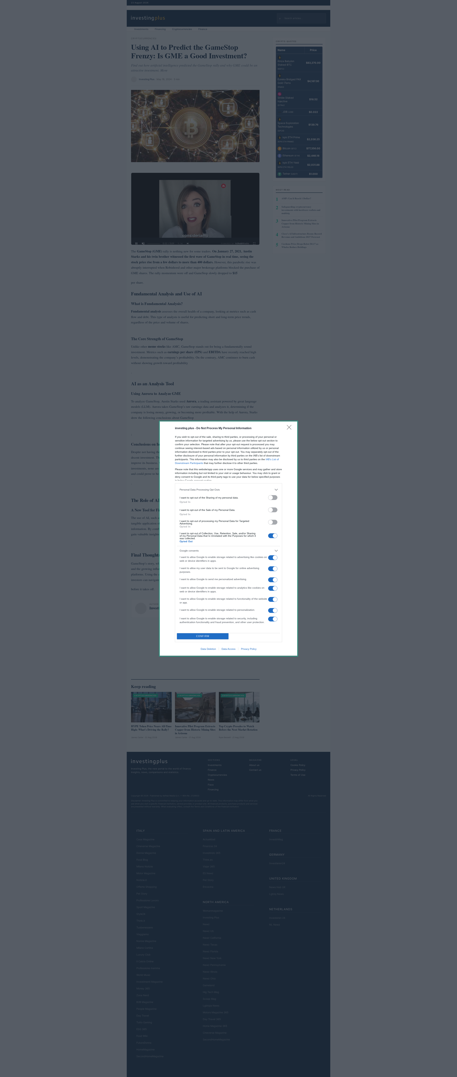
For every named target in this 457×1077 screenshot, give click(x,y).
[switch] (272, 497)
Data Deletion (208, 648)
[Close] (290, 428)
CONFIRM (202, 636)
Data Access (228, 648)
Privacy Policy (249, 648)
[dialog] (228, 538)
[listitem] (228, 490)
